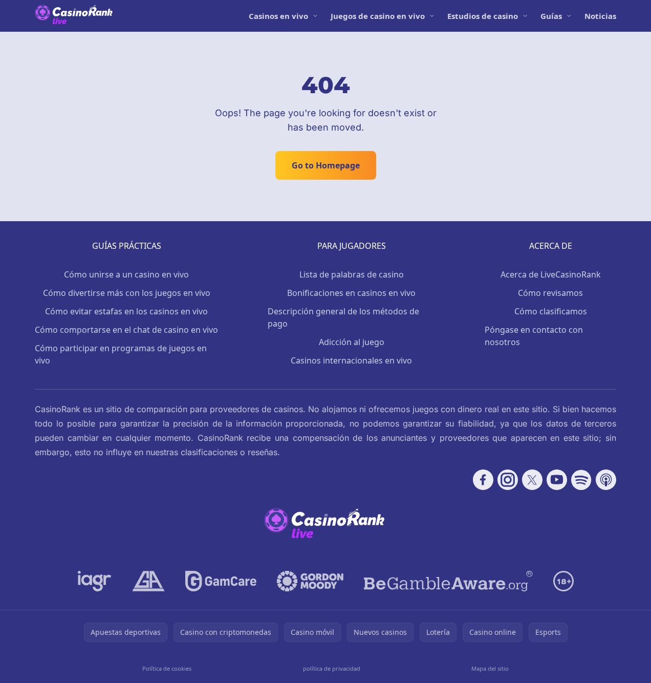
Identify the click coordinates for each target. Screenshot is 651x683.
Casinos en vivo (278, 16)
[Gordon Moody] (310, 581)
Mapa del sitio (490, 668)
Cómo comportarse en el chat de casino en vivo (126, 329)
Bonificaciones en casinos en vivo (351, 292)
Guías (551, 16)
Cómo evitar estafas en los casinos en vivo (126, 311)
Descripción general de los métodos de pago (343, 317)
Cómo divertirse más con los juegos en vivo (126, 292)
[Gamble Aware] (448, 581)
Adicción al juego (351, 342)
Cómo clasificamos (550, 311)
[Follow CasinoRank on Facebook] (483, 479)
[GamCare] (220, 581)
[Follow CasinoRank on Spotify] (581, 479)
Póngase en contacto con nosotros (534, 336)
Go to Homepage (326, 165)
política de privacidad (331, 668)
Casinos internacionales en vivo (351, 360)
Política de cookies (166, 668)
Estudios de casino (482, 16)
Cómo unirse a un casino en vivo (126, 274)
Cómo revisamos (550, 292)
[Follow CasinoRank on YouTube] (557, 479)
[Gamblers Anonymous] (148, 581)
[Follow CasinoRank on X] (532, 479)
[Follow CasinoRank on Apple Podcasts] (606, 479)
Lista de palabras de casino (351, 274)
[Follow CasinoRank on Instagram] (507, 479)
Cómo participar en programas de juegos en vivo (121, 354)
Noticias (600, 16)
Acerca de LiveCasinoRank (551, 274)
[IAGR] (95, 581)
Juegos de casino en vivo (378, 16)
